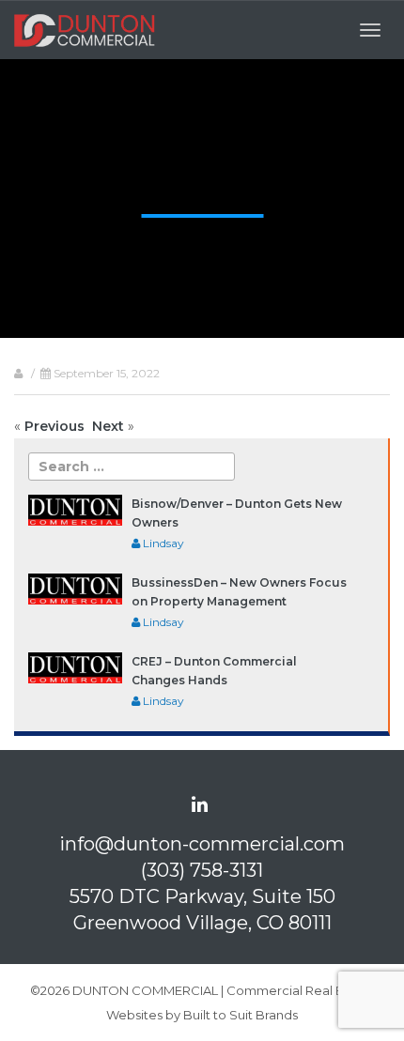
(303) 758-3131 (202, 870)
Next (108, 426)
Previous (54, 426)
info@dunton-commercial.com (202, 844)
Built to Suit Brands (240, 1014)
